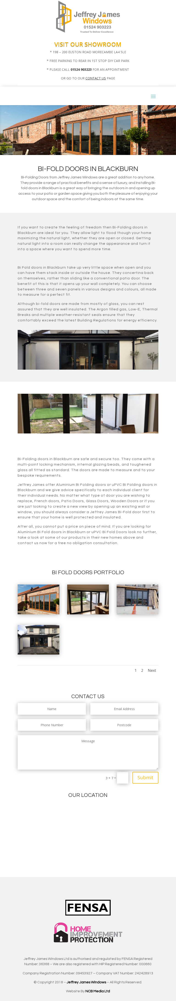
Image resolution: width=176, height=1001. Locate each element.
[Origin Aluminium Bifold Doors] (38, 653)
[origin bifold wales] (137, 613)
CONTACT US (95, 78)
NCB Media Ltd (97, 991)
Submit (145, 777)
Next (152, 670)
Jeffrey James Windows (86, 982)
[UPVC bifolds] (38, 613)
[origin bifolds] (88, 613)
